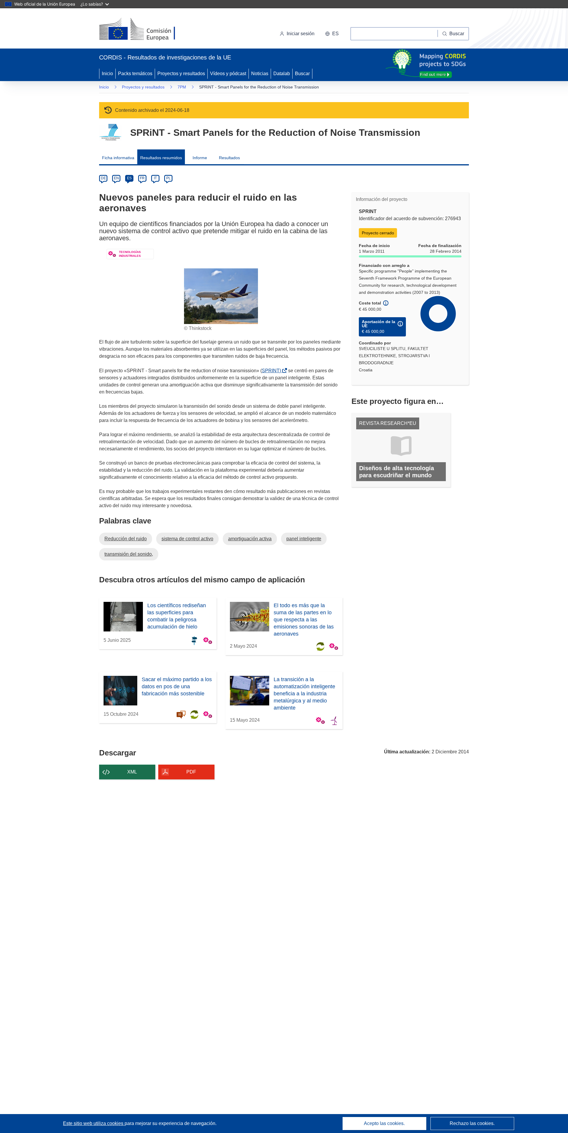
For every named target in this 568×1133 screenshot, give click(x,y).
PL (168, 178)
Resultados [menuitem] (229, 157)
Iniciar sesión (300, 33)
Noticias (259, 73)
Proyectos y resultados (181, 73)
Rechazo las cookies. (472, 1123)
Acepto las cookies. (384, 1123)
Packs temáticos (135, 73)
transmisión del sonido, (128, 554)
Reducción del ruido (125, 538)
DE (103, 178)
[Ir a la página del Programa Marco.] (110, 132)
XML (132, 771)
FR (142, 178)
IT (155, 178)
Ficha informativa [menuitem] (118, 157)
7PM (182, 87)
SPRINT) (272, 370)
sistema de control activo (187, 538)
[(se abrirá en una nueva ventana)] (147, 29)
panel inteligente (303, 538)
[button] (331, 33)
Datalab (281, 73)
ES (129, 178)
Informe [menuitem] (200, 157)
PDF (191, 771)
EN (116, 178)
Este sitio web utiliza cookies (94, 1123)
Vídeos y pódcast (228, 73)
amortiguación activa (250, 538)
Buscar (302, 73)
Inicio (107, 73)
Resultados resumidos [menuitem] (161, 157)
